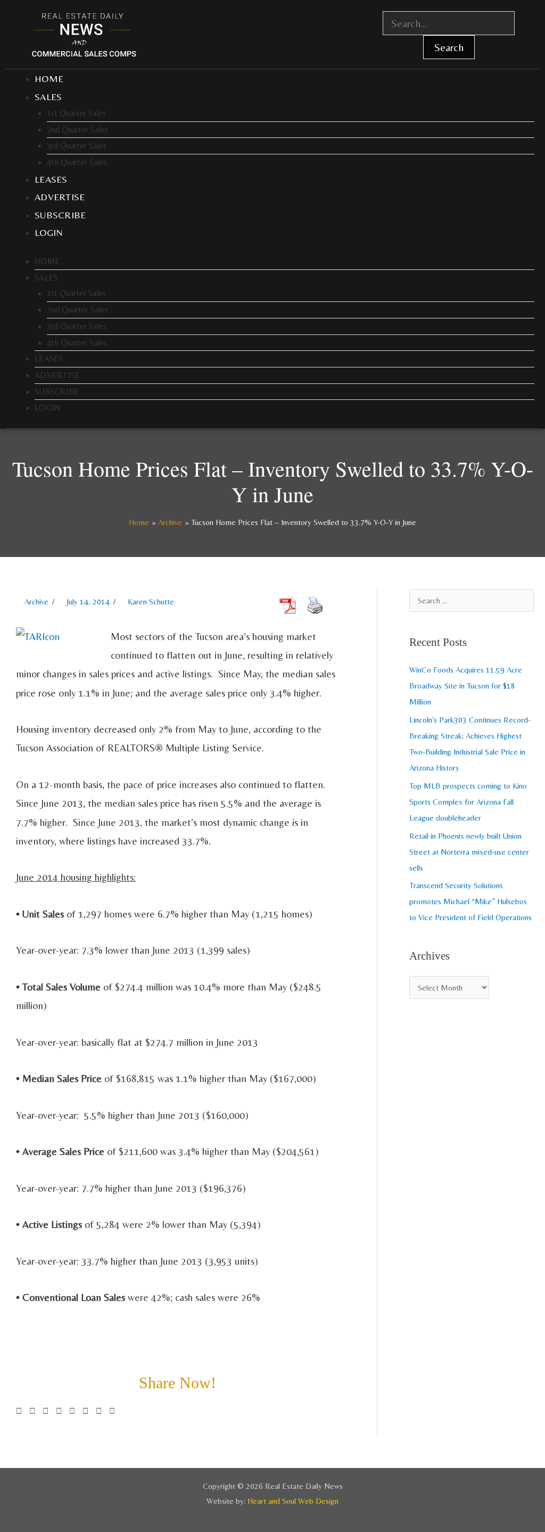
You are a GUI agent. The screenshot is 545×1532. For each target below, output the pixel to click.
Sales (48, 96)
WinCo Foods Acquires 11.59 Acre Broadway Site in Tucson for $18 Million (465, 685)
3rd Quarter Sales (76, 146)
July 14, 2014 (88, 601)
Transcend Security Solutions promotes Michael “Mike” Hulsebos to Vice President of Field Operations (470, 901)
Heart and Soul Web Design (292, 1500)
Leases (51, 179)
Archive (36, 601)
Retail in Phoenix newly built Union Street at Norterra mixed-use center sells (469, 851)
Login (49, 232)
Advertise (60, 196)
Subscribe (60, 214)
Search (449, 47)
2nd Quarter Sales (77, 130)
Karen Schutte (151, 601)
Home (49, 78)
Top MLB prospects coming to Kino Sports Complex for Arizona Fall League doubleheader (468, 801)
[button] (19, 1411)
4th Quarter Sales (77, 162)
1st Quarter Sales (76, 113)
